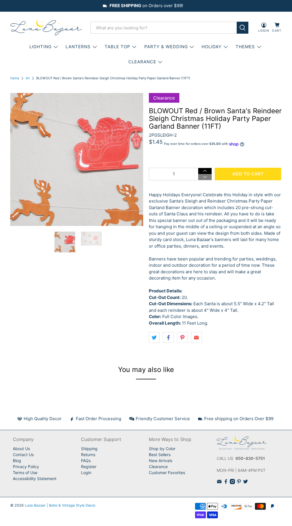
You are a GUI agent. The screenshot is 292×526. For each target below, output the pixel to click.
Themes (245, 46)
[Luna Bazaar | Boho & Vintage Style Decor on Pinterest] (239, 482)
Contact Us (23, 454)
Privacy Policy (26, 466)
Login (86, 472)
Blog (17, 460)
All (28, 78)
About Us (21, 448)
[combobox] (163, 28)
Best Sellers (160, 454)
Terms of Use (25, 472)
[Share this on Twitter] (154, 337)
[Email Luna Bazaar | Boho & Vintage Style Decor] (219, 482)
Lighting (40, 46)
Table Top (117, 46)
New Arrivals (160, 460)
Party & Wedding (166, 46)
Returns (88, 454)
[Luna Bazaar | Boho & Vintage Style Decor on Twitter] (245, 482)
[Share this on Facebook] (168, 337)
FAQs (86, 460)
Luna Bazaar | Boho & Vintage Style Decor (60, 505)
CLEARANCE (142, 61)
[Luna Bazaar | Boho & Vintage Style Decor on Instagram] (232, 482)
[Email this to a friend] (196, 337)
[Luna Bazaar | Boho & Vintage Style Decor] (46, 27)
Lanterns (78, 46)
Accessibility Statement (34, 478)
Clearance (158, 466)
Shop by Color (162, 448)
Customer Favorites (167, 472)
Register (88, 466)
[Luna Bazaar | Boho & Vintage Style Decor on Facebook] (225, 482)
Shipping (89, 448)
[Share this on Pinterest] (182, 337)
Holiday (212, 46)
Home (14, 78)
